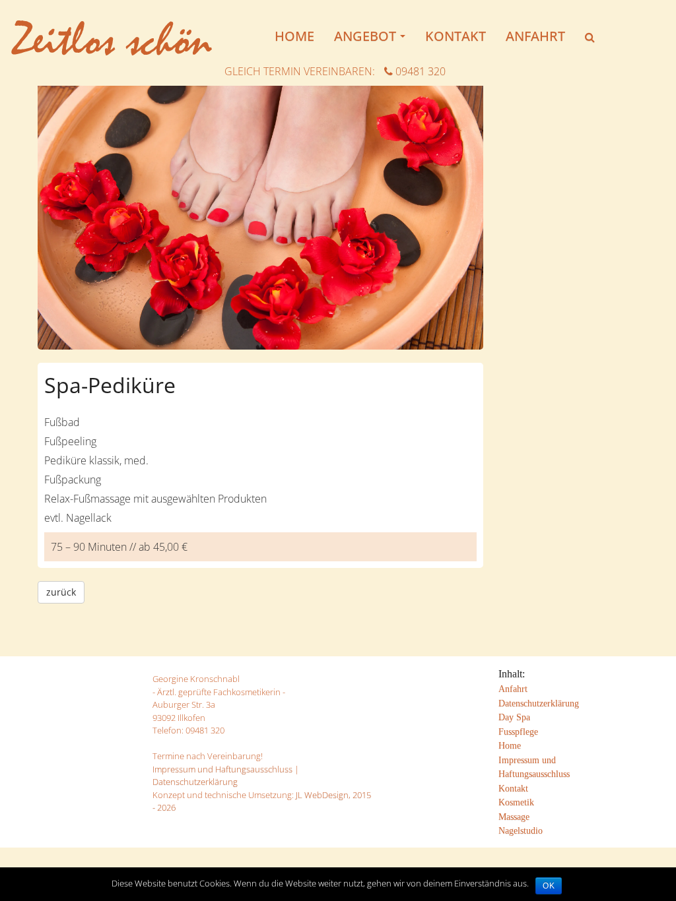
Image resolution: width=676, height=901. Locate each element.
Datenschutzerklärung (195, 782)
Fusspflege (518, 731)
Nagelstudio (520, 830)
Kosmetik (516, 802)
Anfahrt (535, 36)
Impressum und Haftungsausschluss (222, 769)
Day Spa (514, 717)
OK (549, 885)
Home (294, 36)
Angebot (373, 40)
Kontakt (455, 36)
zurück (61, 592)
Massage (513, 816)
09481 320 (419, 71)
